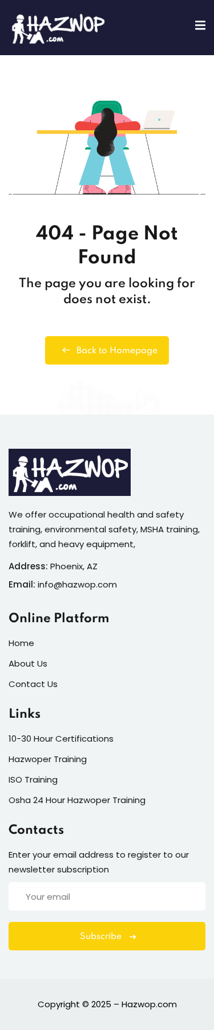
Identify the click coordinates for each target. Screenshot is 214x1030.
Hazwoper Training (48, 759)
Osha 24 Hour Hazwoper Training (77, 800)
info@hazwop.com (77, 584)
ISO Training (33, 779)
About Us (28, 663)
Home (21, 643)
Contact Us (33, 684)
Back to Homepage (117, 350)
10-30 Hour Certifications (61, 738)
